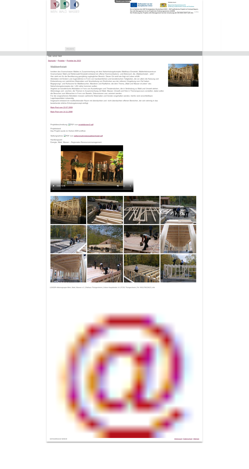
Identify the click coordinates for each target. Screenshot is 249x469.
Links (196, 12)
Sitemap (196, 439)
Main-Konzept (140, 49)
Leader (53, 49)
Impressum (178, 439)
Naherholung (82, 49)
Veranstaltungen (98, 49)
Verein (61, 49)
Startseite (52, 61)
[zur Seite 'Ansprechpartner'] (164, 13)
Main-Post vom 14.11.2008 (61, 112)
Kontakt (129, 49)
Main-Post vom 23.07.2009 (61, 107)
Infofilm (111, 49)
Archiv (120, 49)
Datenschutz (187, 439)
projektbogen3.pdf (85, 124)
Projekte (70, 49)
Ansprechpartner (184, 12)
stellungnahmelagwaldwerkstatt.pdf (88, 136)
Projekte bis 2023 (74, 61)
